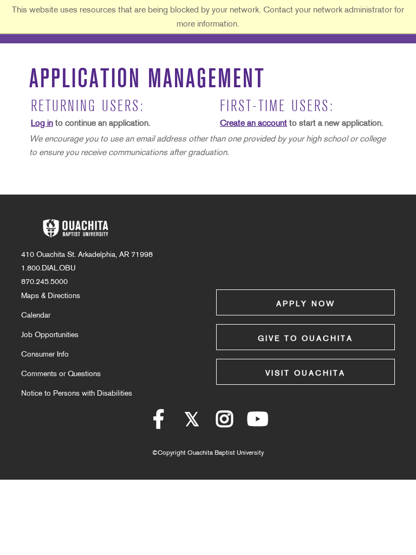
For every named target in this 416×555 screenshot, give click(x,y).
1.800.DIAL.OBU (48, 268)
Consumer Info (45, 354)
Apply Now (305, 303)
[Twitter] (191, 424)
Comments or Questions (61, 373)
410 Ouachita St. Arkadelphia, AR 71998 (87, 254)
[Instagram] (224, 424)
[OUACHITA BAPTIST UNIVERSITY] (75, 228)
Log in (42, 122)
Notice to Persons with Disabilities (76, 393)
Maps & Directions (50, 295)
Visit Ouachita (305, 373)
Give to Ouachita (305, 338)
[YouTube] (257, 424)
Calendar (35, 315)
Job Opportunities (50, 334)
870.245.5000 (44, 281)
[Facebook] (158, 424)
